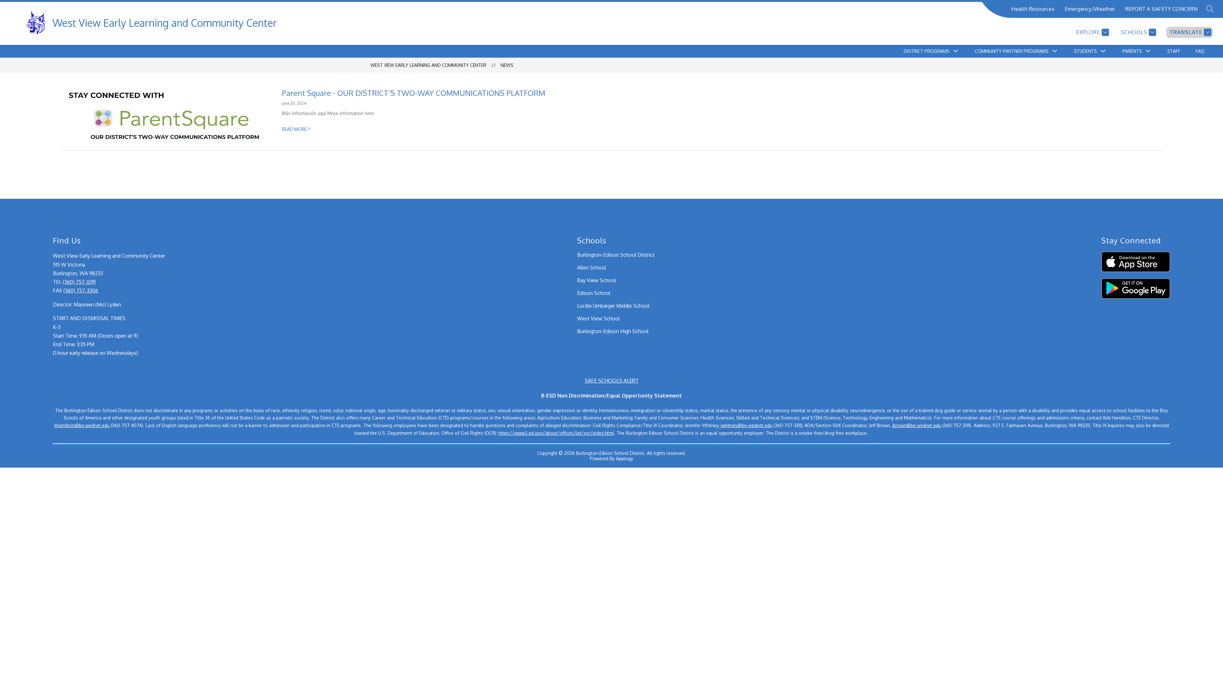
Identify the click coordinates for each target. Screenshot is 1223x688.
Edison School (593, 293)
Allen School (591, 267)
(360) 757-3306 (80, 290)
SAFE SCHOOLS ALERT (612, 380)
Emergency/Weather (1090, 9)
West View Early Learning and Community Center (428, 65)
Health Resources (1033, 9)
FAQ (1200, 51)
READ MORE (296, 129)
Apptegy (624, 458)
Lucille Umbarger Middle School (613, 306)
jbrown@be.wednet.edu (916, 425)
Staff (1173, 51)
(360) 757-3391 (79, 282)
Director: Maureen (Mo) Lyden (87, 304)
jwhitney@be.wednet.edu (746, 425)
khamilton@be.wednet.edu (82, 425)
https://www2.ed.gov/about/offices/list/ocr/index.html (556, 433)
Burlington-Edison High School (612, 331)
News (507, 65)
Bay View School (596, 280)
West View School (598, 318)
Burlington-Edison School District (615, 255)
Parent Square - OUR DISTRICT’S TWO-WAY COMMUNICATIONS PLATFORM (413, 93)
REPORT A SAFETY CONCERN (1161, 9)
